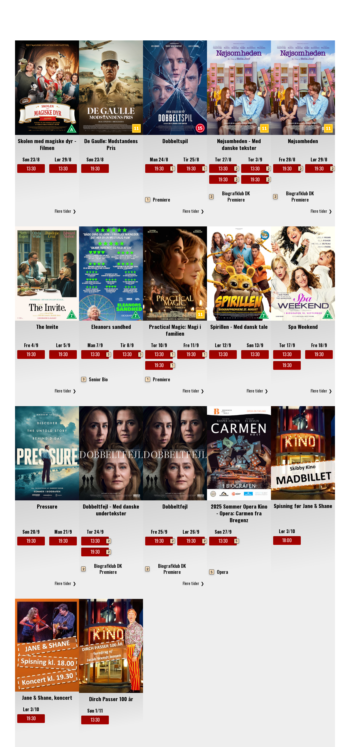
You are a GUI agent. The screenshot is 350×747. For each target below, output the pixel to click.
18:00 (287, 540)
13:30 (31, 168)
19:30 (95, 168)
